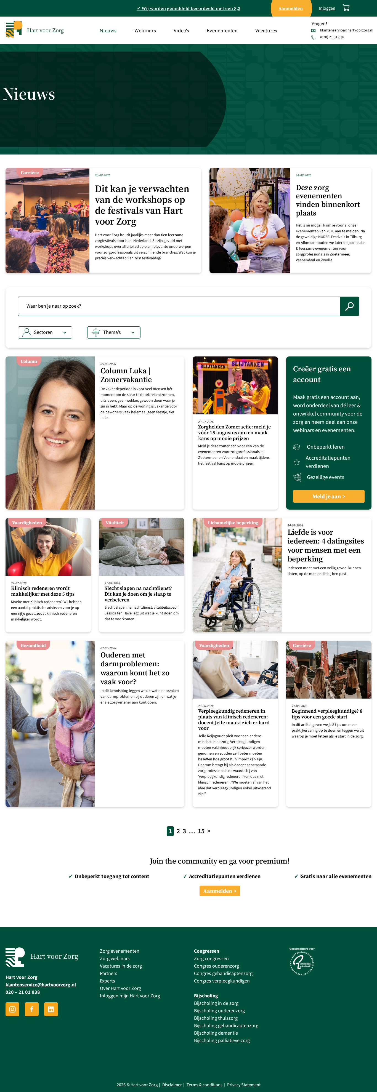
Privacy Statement (244, 1085)
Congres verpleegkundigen (222, 981)
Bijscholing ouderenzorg (219, 1010)
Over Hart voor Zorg (120, 988)
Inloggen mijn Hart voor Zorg (130, 995)
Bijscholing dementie (216, 1033)
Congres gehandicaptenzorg (223, 973)
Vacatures (266, 30)
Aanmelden (217, 891)
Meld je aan (326, 496)
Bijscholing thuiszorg (216, 1018)
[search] (349, 306)
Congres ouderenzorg (216, 966)
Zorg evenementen (119, 951)
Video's (181, 30)
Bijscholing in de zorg (216, 1003)
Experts (107, 981)
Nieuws (108, 30)
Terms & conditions (204, 1085)
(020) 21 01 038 (332, 37)
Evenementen (222, 30)
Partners (108, 973)
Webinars (145, 30)
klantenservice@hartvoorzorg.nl (346, 30)
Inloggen (327, 8)
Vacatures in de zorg (121, 966)
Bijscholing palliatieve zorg (222, 1040)
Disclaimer (172, 1085)
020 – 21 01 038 (23, 992)
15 (201, 831)
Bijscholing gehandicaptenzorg (226, 1025)
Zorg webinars (115, 958)
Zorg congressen (211, 958)
